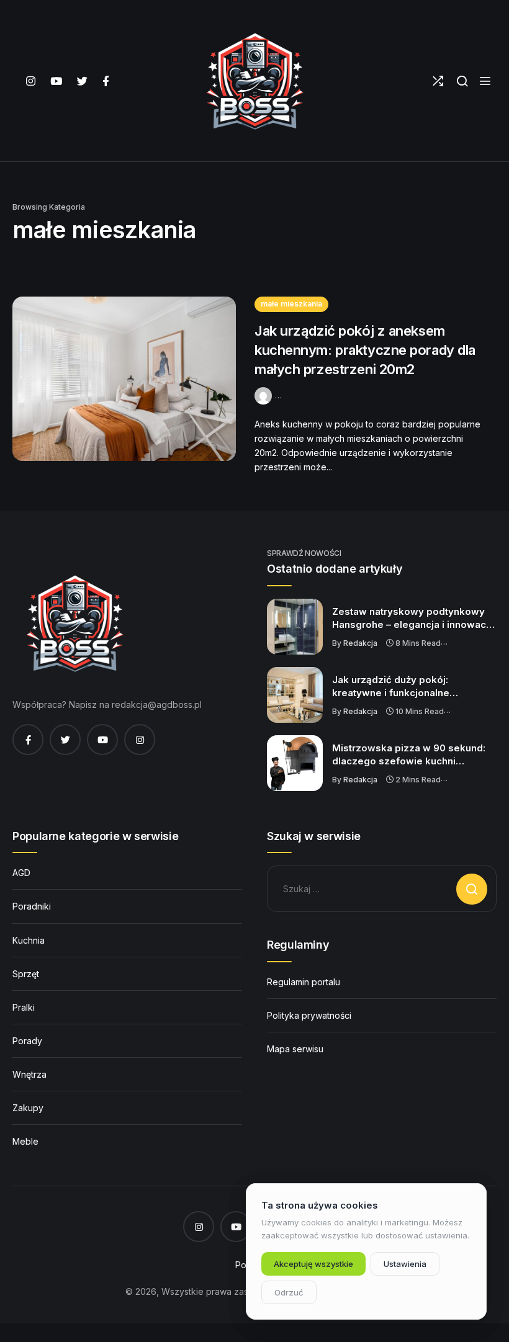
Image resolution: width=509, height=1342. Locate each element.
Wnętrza (29, 1074)
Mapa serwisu (295, 1049)
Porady (27, 1041)
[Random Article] (438, 81)
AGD (21, 872)
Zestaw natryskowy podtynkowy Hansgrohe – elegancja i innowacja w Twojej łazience (413, 619)
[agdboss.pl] (254, 81)
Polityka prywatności (309, 1015)
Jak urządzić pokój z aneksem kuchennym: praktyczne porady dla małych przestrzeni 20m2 (364, 350)
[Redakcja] (264, 394)
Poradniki (31, 906)
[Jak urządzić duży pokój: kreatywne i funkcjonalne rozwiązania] (295, 695)
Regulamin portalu (303, 982)
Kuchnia (28, 940)
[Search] (462, 80)
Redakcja (360, 643)
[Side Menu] (485, 80)
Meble (25, 1141)
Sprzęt (25, 973)
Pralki (23, 1007)
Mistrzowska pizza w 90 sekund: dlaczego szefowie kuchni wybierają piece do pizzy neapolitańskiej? (408, 755)
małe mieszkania (291, 303)
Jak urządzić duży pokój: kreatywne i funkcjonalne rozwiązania (390, 687)
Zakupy (27, 1108)
